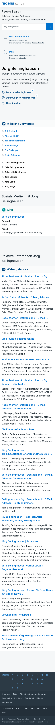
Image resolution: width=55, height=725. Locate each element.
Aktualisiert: (6, 709)
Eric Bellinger (11, 150)
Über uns (6, 694)
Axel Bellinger (12, 136)
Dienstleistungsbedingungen (33, 694)
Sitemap (5, 675)
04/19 (27, 709)
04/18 (33, 709)
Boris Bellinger (12, 145)
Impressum (7, 702)
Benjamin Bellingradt (15, 140)
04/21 (14, 709)
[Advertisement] (27, 114)
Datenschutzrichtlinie (12, 698)
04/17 (39, 709)
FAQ (15, 694)
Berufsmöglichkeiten (34, 698)
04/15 (4, 713)
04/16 (45, 709)
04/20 (20, 709)
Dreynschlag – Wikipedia (16, 614)
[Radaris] (8, 3)
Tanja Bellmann (12, 155)
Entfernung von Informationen (21, 97)
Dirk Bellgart (11, 131)
